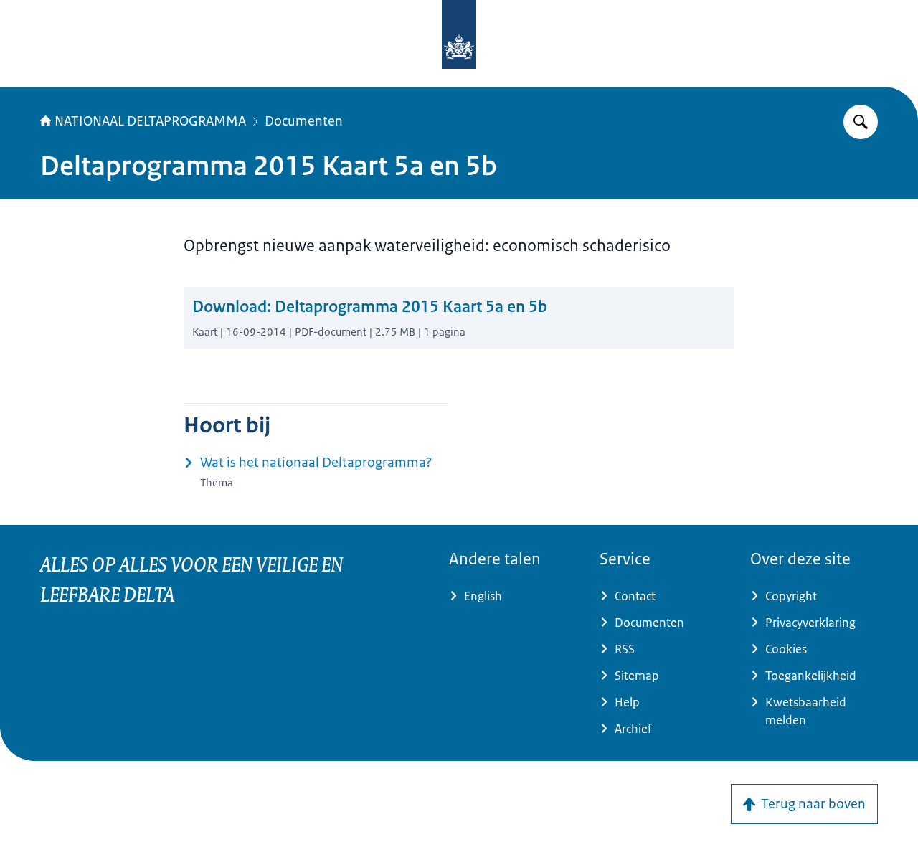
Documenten (304, 121)
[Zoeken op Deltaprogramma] (860, 122)
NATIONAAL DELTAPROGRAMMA (150, 121)
